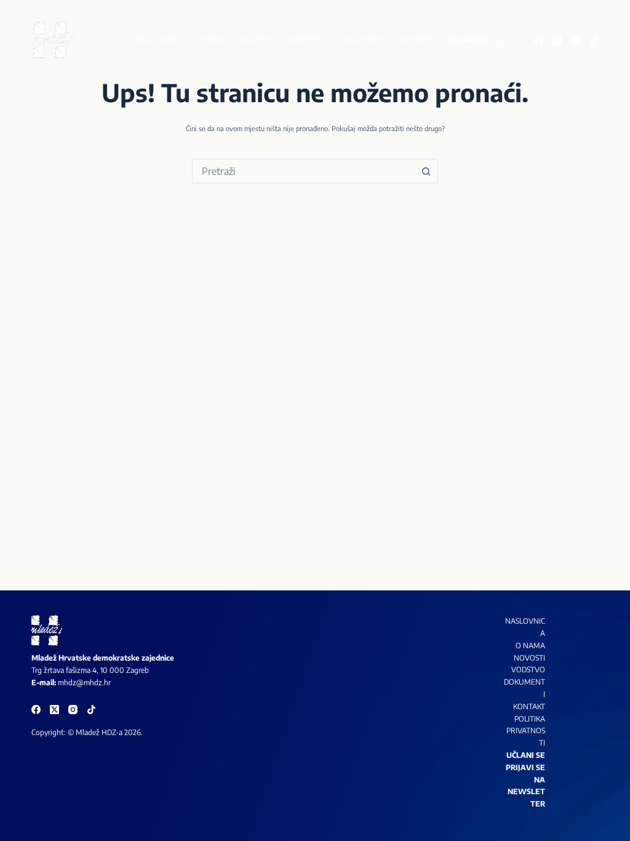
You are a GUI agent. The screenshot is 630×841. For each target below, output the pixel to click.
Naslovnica (158, 39)
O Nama (530, 645)
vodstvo (528, 669)
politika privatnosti (525, 731)
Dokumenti (361, 39)
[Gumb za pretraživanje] (425, 171)
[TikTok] (594, 40)
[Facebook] (538, 40)
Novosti (257, 39)
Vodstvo (306, 39)
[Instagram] (575, 40)
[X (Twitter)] (557, 40)
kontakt (529, 706)
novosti (529, 657)
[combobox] (303, 171)
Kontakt (415, 39)
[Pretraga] (498, 40)
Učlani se (467, 39)
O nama (211, 39)
